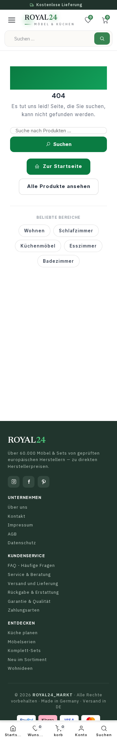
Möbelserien (22, 642)
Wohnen (34, 230)
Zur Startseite (62, 166)
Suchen (62, 144)
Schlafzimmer (76, 230)
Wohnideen (20, 668)
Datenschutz (22, 543)
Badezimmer (58, 261)
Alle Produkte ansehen (58, 186)
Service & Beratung (29, 574)
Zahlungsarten (24, 610)
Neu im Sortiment (27, 659)
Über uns (18, 507)
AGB (12, 534)
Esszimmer (83, 246)
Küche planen (23, 632)
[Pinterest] (43, 482)
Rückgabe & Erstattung (33, 592)
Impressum (20, 525)
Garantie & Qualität (29, 601)
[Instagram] (14, 482)
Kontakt (16, 516)
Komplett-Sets (24, 650)
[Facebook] (28, 482)
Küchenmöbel (38, 246)
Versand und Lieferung (33, 583)
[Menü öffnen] (12, 20)
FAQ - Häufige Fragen (31, 565)
